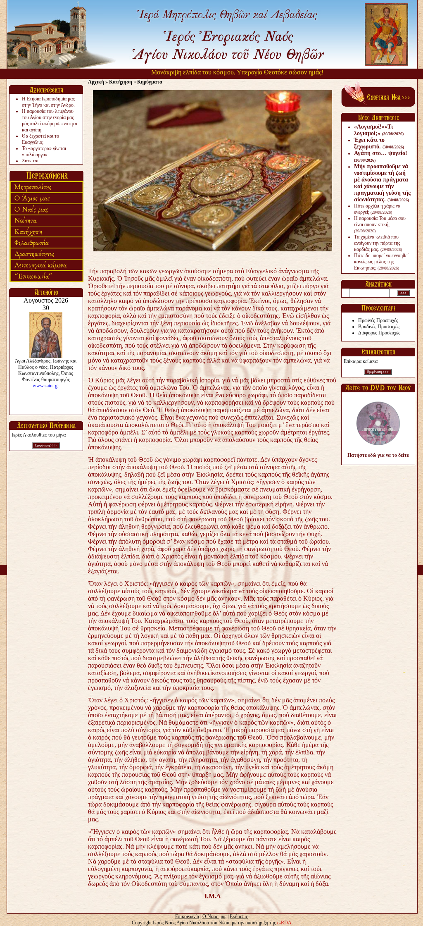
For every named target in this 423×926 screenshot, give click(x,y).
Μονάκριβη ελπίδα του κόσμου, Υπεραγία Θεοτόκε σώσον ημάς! (219, 72)
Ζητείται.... (32, 161)
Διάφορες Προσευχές (379, 333)
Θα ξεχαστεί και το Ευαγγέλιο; (40, 139)
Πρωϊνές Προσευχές (378, 320)
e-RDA (284, 923)
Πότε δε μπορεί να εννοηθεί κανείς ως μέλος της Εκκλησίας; (381, 262)
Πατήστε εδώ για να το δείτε (378, 455)
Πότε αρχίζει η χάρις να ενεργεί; (377, 209)
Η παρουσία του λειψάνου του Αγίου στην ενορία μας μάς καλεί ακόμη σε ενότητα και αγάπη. (49, 120)
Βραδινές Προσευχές (378, 326)
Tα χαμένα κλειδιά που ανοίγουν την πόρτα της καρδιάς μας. (378, 243)
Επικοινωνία (187, 916)
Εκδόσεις (239, 916)
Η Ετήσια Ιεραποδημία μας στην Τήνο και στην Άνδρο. (48, 102)
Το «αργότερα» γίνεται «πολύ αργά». (44, 152)
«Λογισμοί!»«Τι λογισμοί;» (379, 130)
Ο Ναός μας (214, 916)
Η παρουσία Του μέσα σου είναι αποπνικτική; (380, 224)
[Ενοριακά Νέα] (378, 105)
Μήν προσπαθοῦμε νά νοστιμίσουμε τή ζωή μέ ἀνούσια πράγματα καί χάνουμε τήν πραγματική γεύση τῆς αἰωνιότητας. (382, 183)
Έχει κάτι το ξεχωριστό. (379, 143)
